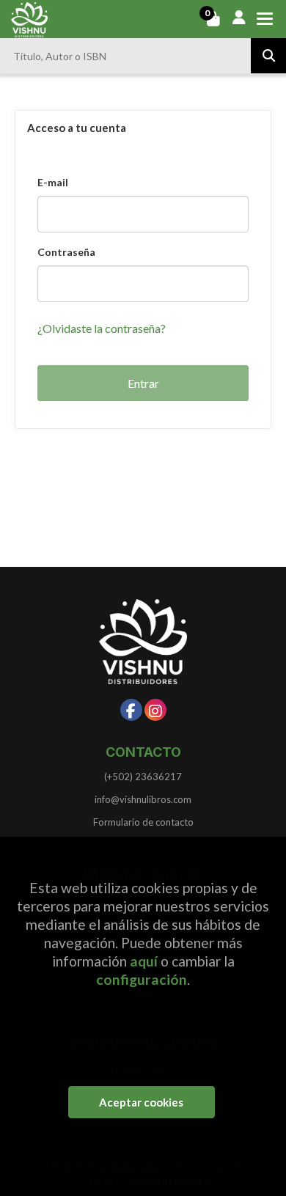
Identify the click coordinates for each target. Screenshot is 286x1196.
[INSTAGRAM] (155, 710)
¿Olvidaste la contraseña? (101, 328)
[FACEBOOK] (131, 710)
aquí (144, 961)
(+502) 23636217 (143, 776)
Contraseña (66, 252)
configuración (141, 979)
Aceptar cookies (141, 1102)
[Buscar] (268, 55)
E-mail (52, 182)
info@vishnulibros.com (143, 799)
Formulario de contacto (143, 822)
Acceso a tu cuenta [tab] (76, 127)
